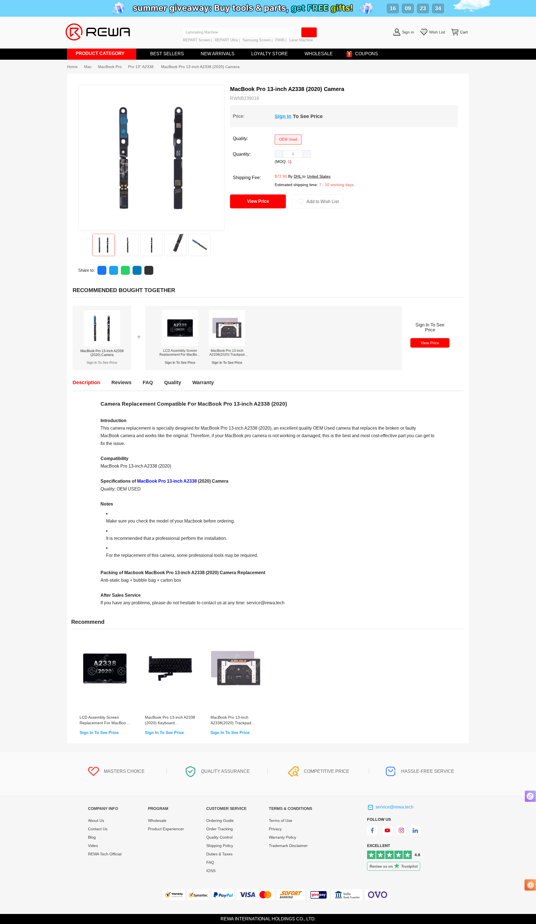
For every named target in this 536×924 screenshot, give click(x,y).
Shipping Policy (219, 845)
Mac (88, 66)
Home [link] (72, 66)
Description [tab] (86, 382)
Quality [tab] (172, 382)
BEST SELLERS (167, 53)
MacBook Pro (110, 66)
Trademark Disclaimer (288, 845)
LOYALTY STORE (269, 53)
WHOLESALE (319, 53)
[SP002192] (227, 344)
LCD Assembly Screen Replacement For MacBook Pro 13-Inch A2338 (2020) (180, 353)
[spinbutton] (293, 154)
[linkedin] (416, 834)
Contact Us (97, 829)
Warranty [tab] (203, 382)
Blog (92, 837)
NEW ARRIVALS (217, 53)
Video (93, 845)
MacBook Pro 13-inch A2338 (167, 481)
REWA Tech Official (105, 854)
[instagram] (402, 834)
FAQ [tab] (148, 382)
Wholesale (157, 820)
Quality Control (219, 837)
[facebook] (373, 834)
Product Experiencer (166, 829)
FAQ (210, 862)
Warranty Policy (282, 837)
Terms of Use (280, 820)
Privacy (275, 829)
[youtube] (387, 834)
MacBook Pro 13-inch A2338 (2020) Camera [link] (200, 66)
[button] (279, 154)
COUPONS (366, 53)
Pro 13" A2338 (141, 66)
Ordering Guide (220, 820)
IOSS (211, 870)
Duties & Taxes (219, 854)
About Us (96, 820)
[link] (88, 66)
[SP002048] (180, 344)
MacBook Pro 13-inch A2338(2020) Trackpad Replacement (227, 353)
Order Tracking (219, 829)
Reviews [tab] (121, 382)
